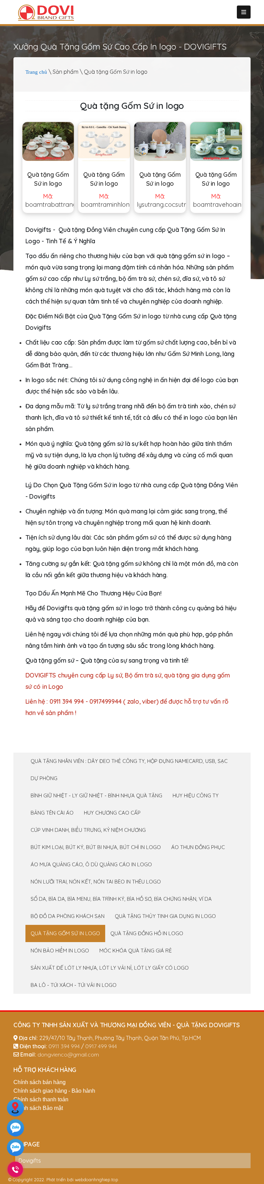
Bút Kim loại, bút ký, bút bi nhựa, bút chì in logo (96, 847)
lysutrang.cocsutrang (161, 200)
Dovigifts (30, 1160)
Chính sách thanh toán (40, 1099)
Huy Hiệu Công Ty (196, 795)
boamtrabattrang (49, 200)
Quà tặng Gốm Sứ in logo (48, 179)
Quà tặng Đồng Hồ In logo (146, 933)
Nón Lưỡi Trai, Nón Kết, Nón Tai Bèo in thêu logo (96, 881)
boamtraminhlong (105, 200)
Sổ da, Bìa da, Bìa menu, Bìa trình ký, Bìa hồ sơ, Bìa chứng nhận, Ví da (121, 899)
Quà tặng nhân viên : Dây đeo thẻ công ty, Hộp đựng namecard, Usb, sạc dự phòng (129, 770)
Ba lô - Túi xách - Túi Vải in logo (74, 985)
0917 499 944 (101, 1046)
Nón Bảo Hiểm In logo (60, 950)
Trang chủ (36, 72)
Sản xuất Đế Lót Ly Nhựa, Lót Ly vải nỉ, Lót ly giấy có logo (110, 967)
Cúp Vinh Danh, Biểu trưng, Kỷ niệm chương (88, 830)
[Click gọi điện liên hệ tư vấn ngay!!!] (15, 1169)
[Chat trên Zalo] (15, 1129)
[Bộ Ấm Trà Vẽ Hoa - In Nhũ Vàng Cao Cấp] (216, 141)
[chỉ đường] (15, 1109)
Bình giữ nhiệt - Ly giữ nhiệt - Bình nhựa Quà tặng (96, 795)
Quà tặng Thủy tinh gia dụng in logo (165, 916)
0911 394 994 (64, 1046)
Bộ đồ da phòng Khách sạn (67, 916)
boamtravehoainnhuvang (217, 200)
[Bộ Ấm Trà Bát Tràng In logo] (48, 141)
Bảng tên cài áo (52, 812)
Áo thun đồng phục (198, 847)
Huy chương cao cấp (112, 812)
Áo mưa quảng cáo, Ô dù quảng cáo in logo (91, 864)
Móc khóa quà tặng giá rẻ (135, 950)
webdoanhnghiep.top (96, 1179)
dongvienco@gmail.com (68, 1054)
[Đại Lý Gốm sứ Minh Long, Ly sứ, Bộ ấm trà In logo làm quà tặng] (104, 141)
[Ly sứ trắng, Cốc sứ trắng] (160, 141)
